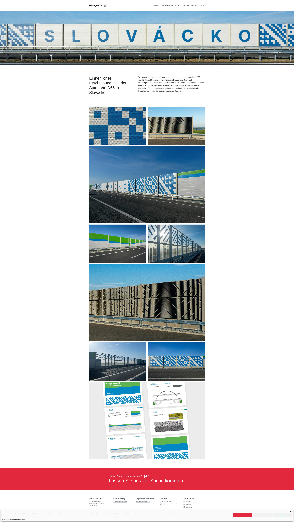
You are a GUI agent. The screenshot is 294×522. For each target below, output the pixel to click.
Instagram (189, 507)
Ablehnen (262, 515)
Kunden (177, 5)
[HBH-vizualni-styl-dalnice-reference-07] (147, 302)
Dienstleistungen (167, 5)
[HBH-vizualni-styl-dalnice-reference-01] (176, 244)
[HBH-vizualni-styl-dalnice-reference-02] (117, 361)
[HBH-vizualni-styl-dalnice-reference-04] (147, 184)
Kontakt (194, 5)
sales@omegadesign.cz (120, 501)
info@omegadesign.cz (143, 501)
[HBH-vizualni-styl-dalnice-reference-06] (117, 126)
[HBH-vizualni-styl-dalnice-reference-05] (176, 361)
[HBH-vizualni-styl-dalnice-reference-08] (176, 126)
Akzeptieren (242, 515)
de (201, 5)
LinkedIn (188, 504)
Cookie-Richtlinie (5, 519)
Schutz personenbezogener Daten (17, 519)
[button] (291, 511)
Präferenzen (282, 515)
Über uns (186, 5)
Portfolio (156, 5)
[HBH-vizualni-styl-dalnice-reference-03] (117, 244)
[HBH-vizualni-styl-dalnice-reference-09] (147, 420)
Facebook (189, 501)
